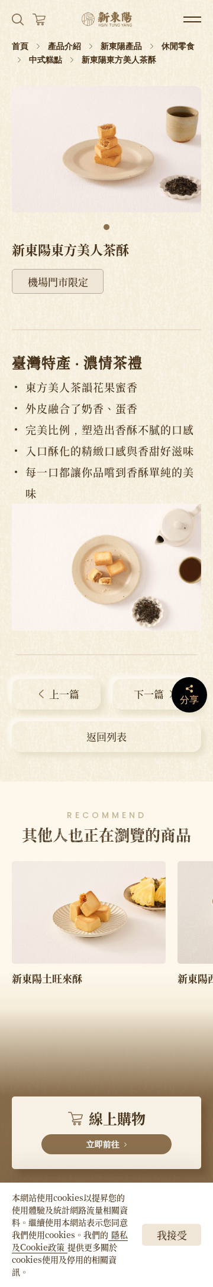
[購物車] (39, 19)
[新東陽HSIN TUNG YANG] (107, 19)
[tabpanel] (106, 149)
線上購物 (115, 1128)
